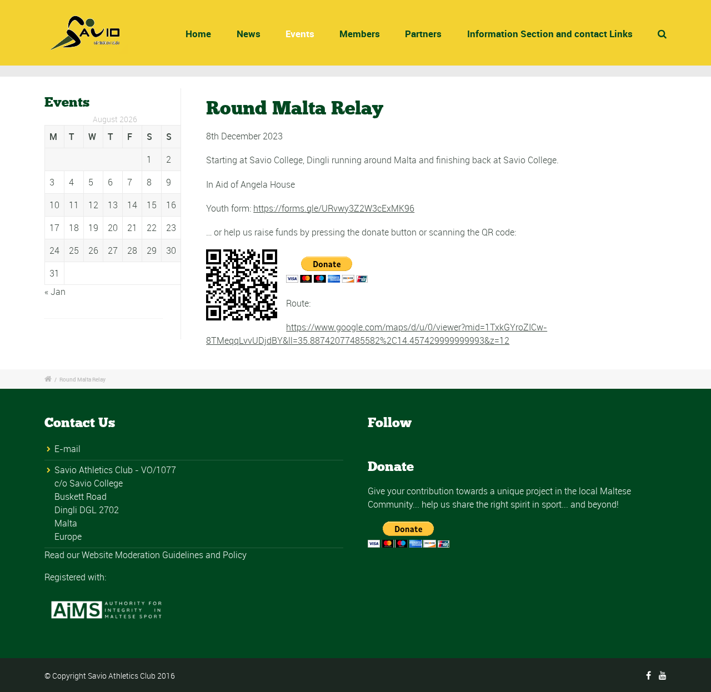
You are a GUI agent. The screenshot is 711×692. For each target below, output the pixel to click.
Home (198, 33)
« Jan (55, 291)
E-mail (67, 449)
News (249, 33)
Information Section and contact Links (550, 33)
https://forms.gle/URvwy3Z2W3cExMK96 (333, 208)
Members (359, 33)
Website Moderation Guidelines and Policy (164, 555)
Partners (423, 33)
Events (300, 33)
